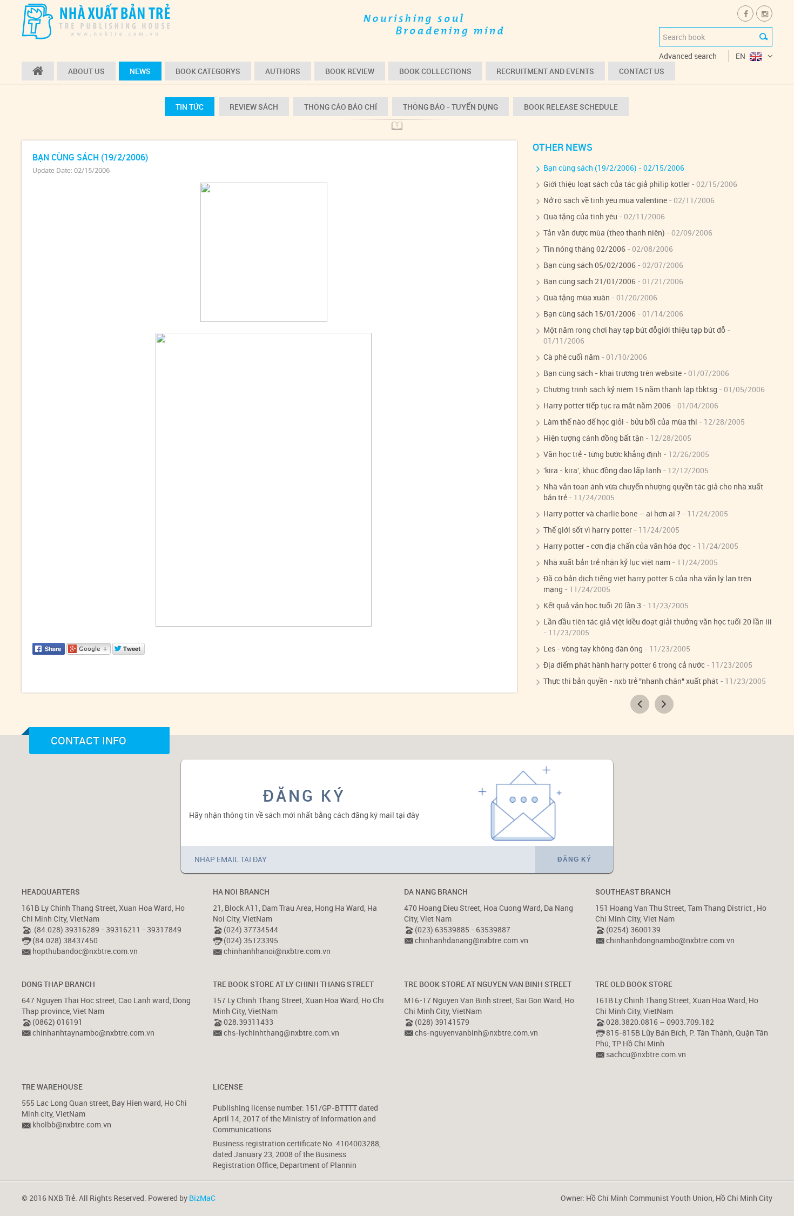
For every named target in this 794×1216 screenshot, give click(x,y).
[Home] (38, 71)
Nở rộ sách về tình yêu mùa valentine (605, 200)
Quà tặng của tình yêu (580, 216)
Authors (282, 71)
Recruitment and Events (545, 71)
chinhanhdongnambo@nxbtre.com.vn (670, 940)
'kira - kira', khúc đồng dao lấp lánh (602, 470)
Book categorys (208, 71)
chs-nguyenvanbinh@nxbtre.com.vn (476, 1032)
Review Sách (254, 107)
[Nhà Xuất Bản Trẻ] (97, 21)
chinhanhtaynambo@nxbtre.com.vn (93, 1032)
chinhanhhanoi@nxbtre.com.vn (277, 951)
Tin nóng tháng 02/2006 (584, 249)
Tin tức (190, 107)
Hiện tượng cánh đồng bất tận (593, 438)
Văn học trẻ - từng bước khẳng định (602, 454)
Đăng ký (574, 859)
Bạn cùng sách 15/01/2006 (589, 313)
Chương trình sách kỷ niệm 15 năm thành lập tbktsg (630, 389)
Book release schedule (571, 107)
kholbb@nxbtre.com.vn (71, 1124)
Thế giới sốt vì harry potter (587, 530)
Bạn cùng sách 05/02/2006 (589, 265)
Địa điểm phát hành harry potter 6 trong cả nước (624, 665)
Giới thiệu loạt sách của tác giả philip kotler (616, 184)
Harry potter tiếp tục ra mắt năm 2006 (607, 405)
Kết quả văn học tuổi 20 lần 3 (592, 605)
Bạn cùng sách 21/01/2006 (589, 281)
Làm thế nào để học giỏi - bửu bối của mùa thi (620, 421)
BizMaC (202, 1198)
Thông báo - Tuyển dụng (450, 107)
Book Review (349, 71)
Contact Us (641, 71)
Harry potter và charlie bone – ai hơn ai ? (612, 513)
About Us (86, 71)
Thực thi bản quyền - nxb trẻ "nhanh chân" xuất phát (630, 681)
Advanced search (688, 56)
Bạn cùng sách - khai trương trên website (612, 373)
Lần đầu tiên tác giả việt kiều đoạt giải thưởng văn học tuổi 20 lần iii (657, 621)
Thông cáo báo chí (340, 107)
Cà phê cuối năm (571, 357)
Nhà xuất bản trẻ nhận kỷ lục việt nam (606, 562)
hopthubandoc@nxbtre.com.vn (85, 951)
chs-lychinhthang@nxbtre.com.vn (281, 1032)
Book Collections (435, 71)
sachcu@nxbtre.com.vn (646, 1054)
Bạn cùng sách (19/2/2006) (590, 168)
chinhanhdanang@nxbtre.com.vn (471, 940)
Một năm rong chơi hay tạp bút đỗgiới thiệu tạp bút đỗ (634, 330)
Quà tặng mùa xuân (576, 297)
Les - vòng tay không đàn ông (593, 648)
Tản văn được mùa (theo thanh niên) (604, 232)
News (140, 71)
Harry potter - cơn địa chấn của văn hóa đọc (617, 546)
